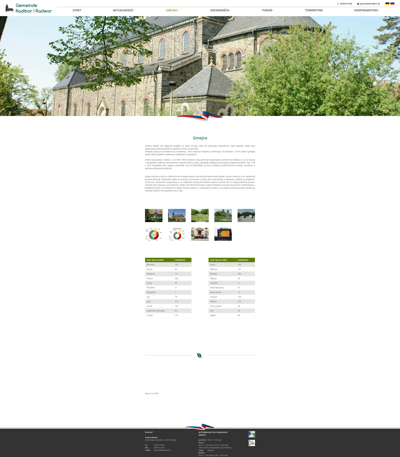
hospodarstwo (366, 10)
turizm (267, 10)
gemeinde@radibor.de (370, 3)
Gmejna (171, 10)
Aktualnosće (123, 10)
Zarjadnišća (219, 10)
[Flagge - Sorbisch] (392, 3)
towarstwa (314, 10)
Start (77, 10)
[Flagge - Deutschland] (387, 3)
